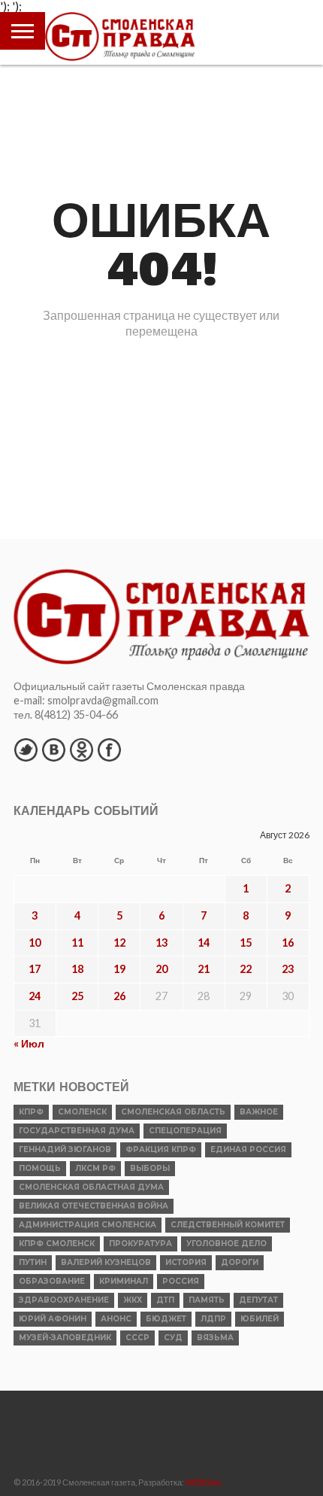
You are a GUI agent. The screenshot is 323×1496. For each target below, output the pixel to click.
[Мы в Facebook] (109, 749)
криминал (123, 1281)
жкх (132, 1300)
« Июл (29, 1043)
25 (77, 996)
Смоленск (82, 1112)
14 (204, 942)
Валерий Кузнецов (106, 1262)
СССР (137, 1337)
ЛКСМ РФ (95, 1168)
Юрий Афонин (52, 1319)
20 (161, 968)
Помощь (40, 1168)
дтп (165, 1300)
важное (259, 1112)
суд (173, 1337)
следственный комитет (228, 1225)
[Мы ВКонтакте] (53, 749)
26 (119, 996)
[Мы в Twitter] (26, 749)
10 (35, 942)
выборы (150, 1168)
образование (52, 1281)
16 (288, 942)
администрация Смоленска (87, 1225)
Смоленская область (173, 1112)
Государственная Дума (76, 1131)
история (186, 1262)
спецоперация (185, 1131)
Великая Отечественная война (93, 1206)
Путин (33, 1262)
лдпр (213, 1319)
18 (77, 968)
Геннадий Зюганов (65, 1149)
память (207, 1300)
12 (119, 942)
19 (119, 968)
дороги (239, 1262)
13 (161, 942)
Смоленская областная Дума (91, 1187)
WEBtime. (204, 1482)
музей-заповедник (65, 1337)
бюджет (166, 1319)
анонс (116, 1319)
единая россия (248, 1149)
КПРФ (31, 1112)
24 (35, 996)
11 (77, 942)
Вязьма (215, 1337)
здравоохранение (64, 1300)
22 (246, 968)
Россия (180, 1281)
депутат (258, 1300)
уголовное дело (226, 1243)
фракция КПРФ (160, 1149)
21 (204, 968)
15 (246, 942)
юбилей (259, 1319)
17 (35, 968)
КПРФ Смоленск (57, 1243)
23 (288, 968)
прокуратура (140, 1243)
